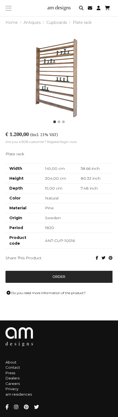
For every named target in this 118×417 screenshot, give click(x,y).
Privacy (11, 389)
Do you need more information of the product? (48, 293)
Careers (12, 383)
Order (58, 277)
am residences (18, 394)
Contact (12, 367)
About (10, 362)
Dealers (12, 378)
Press (10, 373)
